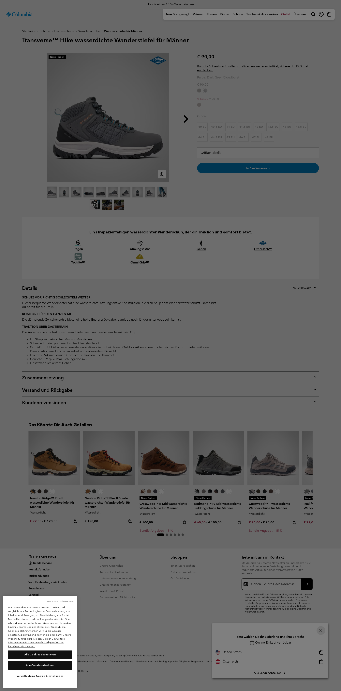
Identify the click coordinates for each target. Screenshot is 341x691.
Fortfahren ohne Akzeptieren (60, 600)
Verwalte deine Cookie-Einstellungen (40, 675)
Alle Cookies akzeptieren (40, 654)
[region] (40, 642)
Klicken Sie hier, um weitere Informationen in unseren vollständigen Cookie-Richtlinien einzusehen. (36, 642)
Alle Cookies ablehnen (40, 665)
